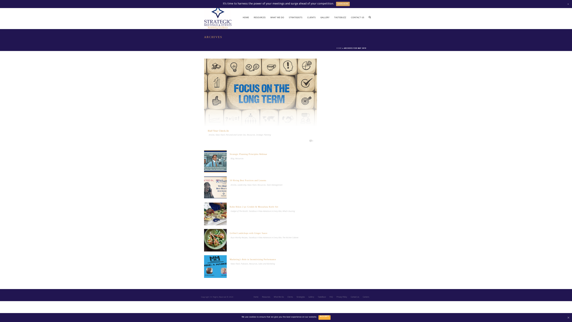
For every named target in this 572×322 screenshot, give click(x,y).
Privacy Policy (341, 297)
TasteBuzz (340, 17)
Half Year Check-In (218, 131)
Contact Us (357, 17)
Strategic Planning (263, 134)
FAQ (331, 297)
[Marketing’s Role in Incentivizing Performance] (215, 266)
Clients (311, 17)
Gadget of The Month (239, 211)
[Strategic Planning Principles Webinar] (215, 161)
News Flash (220, 134)
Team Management (274, 185)
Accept (324, 316)
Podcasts (244, 263)
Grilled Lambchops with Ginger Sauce (248, 233)
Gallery (324, 17)
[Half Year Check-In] (260, 92)
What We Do (277, 17)
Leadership (241, 185)
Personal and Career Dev (236, 134)
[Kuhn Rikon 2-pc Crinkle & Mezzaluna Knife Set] (215, 213)
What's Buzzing (288, 211)
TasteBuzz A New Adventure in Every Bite (265, 211)
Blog (232, 158)
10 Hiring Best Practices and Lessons (248, 180)
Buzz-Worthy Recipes (239, 237)
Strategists (295, 17)
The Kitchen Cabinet (290, 237)
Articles (212, 134)
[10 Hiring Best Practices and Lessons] (215, 187)
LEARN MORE (343, 4)
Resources (260, 17)
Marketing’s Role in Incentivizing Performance (253, 259)
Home (246, 17)
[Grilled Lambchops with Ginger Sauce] (215, 240)
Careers (366, 297)
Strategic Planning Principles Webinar (248, 154)
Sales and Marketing (266, 263)
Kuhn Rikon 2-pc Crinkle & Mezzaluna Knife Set (254, 207)
